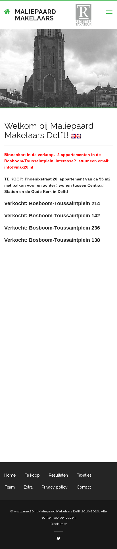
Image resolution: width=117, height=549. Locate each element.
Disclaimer (59, 524)
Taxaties (84, 475)
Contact (84, 487)
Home (10, 475)
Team (10, 487)
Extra (28, 487)
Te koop (32, 475)
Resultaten (58, 475)
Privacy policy (55, 487)
